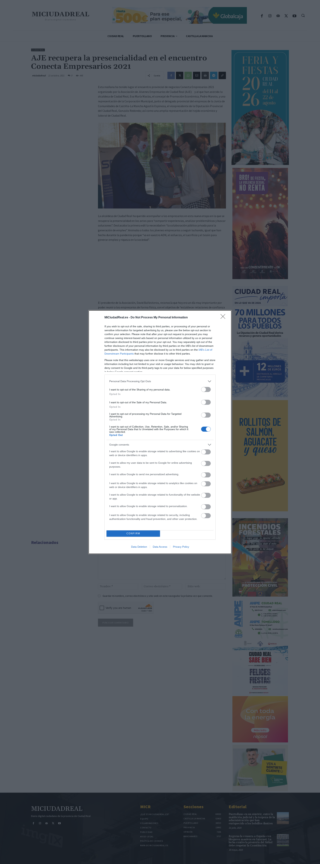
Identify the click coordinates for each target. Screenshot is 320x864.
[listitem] (160, 381)
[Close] (224, 317)
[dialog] (160, 432)
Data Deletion (139, 546)
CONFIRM (133, 533)
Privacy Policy (181, 546)
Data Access (160, 546)
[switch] (206, 389)
